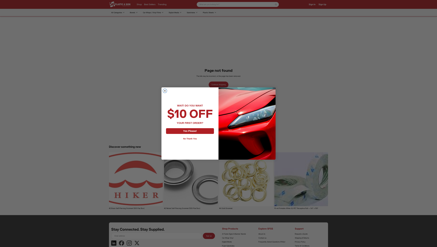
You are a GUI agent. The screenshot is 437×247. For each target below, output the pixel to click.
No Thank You (190, 139)
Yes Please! (190, 131)
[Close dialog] (165, 91)
